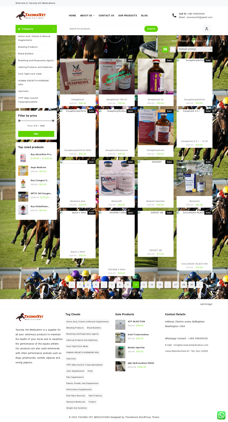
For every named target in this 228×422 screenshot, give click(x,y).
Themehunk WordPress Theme (142, 417)
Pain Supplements (75, 377)
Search (151, 28)
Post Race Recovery (75, 396)
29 (191, 284)
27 (175, 284)
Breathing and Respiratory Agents (36, 60)
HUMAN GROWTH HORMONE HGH (33, 82)
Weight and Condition (76, 408)
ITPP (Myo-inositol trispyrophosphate (28, 100)
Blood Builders (26, 53)
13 (159, 284)
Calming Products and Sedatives (35, 67)
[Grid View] (165, 49)
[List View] (173, 49)
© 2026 (73, 417)
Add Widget (206, 304)
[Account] (207, 29)
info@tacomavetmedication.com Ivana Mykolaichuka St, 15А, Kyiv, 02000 (186, 348)
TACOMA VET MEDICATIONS (94, 417)
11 (144, 284)
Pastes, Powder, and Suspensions (82, 383)
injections (23, 91)
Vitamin (92, 402)
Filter (36, 134)
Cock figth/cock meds (30, 74)
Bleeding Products (28, 47)
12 (152, 284)
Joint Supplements (75, 371)
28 (183, 284)
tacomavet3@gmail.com (199, 17)
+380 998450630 (196, 14)
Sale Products (95, 396)
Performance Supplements (79, 389)
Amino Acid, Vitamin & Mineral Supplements (34, 38)
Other (90, 371)
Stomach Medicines (75, 402)
